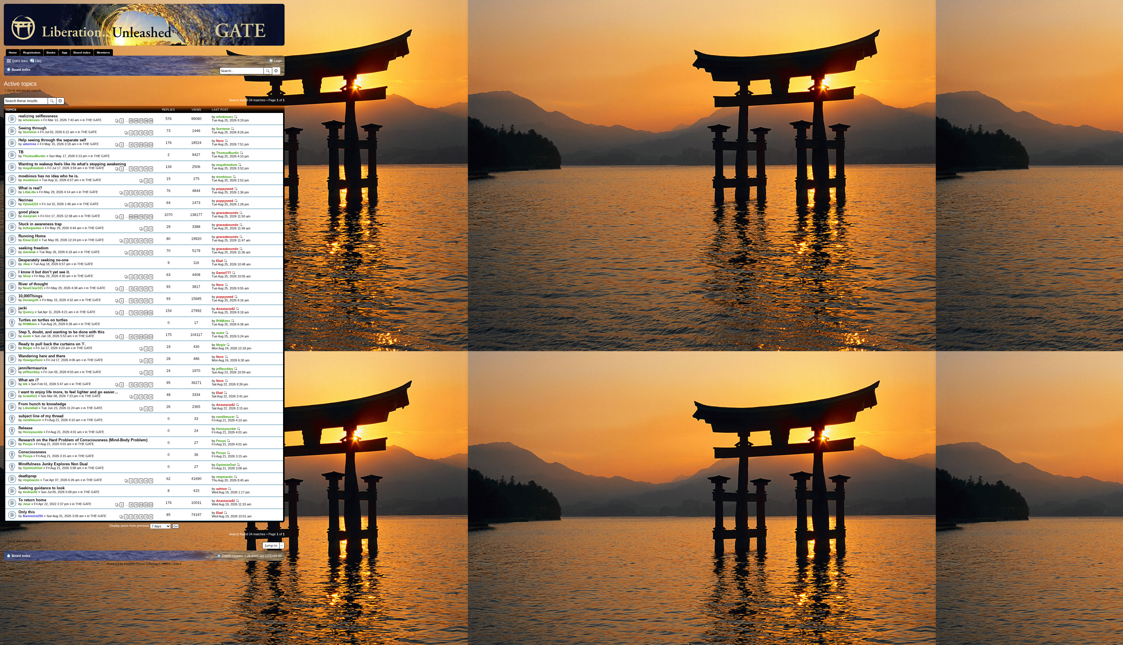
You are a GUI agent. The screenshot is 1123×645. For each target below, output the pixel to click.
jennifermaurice (32, 368)
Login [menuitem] (278, 61)
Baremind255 (33, 516)
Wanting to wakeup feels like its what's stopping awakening (72, 164)
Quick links (20, 61)
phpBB (128, 563)
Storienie (30, 132)
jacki (22, 308)
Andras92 (30, 492)
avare (27, 336)
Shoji (27, 276)
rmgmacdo (31, 480)
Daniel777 (223, 273)
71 (145, 216)
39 (150, 120)
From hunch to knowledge (42, 404)
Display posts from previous (129, 525)
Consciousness (32, 452)
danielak (29, 252)
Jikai (26, 264)
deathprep (27, 476)
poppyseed (224, 189)
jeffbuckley (31, 372)
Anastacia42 (225, 309)
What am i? (28, 380)
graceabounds (227, 213)
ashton (221, 488)
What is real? (30, 188)
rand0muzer (32, 420)
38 (145, 120)
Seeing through (32, 128)
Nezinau (25, 200)
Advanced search (276, 70)
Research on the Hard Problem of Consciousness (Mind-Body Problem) (82, 440)
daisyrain (30, 216)
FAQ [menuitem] (38, 61)
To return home (32, 500)
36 (136, 120)
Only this (26, 512)
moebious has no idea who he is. (48, 176)
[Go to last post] (235, 117)
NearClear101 (33, 288)
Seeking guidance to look (41, 488)
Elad (219, 261)
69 (136, 216)
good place (28, 212)
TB (20, 152)
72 (150, 216)
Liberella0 (30, 408)
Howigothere (33, 360)
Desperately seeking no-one (43, 260)
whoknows (31, 120)
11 (146, 144)
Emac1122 (30, 240)
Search (267, 70)
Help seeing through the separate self (52, 140)
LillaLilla (29, 192)
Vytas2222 (30, 204)
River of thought (33, 284)
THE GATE (93, 120)
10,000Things (30, 296)
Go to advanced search (24, 90)
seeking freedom (33, 248)
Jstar (26, 504)
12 (150, 144)
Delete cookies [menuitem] (232, 555)
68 (131, 216)
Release (25, 428)
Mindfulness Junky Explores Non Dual (53, 464)
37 (140, 120)
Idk (25, 384)
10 (140, 144)
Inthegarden (32, 228)
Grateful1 (30, 396)
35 (131, 120)
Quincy (28, 312)
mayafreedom (33, 168)
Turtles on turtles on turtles (43, 320)
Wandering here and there (41, 356)
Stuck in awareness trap (40, 224)
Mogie (27, 348)
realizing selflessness (38, 116)
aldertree (29, 144)
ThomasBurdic (34, 156)
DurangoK (31, 300)
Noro (220, 141)
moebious (30, 180)
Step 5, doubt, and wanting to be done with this (61, 332)
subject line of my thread (40, 416)
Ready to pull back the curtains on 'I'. (52, 344)
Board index (21, 555)
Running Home (32, 236)
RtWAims (30, 324)
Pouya (27, 444)
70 (140, 216)
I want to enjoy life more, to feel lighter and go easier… (68, 392)
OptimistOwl (32, 468)
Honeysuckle (33, 432)
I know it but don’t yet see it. (44, 272)
